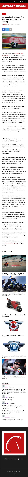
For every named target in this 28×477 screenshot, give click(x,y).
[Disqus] (14, 402)
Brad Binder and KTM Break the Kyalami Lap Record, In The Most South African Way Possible (13, 274)
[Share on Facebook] (3, 29)
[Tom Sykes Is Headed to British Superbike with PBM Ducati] (14, 367)
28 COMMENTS (18, 24)
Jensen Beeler (6, 24)
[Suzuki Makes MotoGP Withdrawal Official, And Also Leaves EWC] (14, 284)
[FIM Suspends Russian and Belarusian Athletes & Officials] (14, 346)
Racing (3, 13)
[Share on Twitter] (7, 29)
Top (14, 474)
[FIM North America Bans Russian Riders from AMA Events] (14, 325)
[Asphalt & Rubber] (14, 6)
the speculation (20, 90)
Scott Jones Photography (11, 243)
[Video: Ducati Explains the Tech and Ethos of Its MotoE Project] (14, 305)
